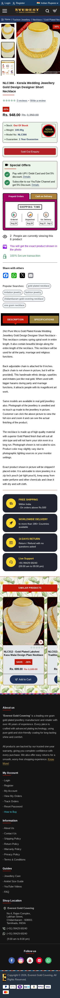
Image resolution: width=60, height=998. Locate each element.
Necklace (37, 19)
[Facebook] (11, 960)
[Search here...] (47, 11)
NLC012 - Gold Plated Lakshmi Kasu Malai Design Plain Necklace (23, 653)
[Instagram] (21, 960)
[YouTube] (30, 960)
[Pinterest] (39, 960)
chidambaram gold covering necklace (24, 299)
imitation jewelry (12, 292)
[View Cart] (55, 11)
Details (26, 176)
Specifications (44, 319)
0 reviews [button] (22, 100)
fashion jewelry (33, 292)
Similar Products (30, 588)
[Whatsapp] (48, 960)
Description (15, 319)
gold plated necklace (39, 286)
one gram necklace (14, 305)
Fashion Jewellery (21, 19)
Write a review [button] (38, 100)
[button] (35, 72)
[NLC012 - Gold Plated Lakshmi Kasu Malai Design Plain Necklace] (23, 621)
